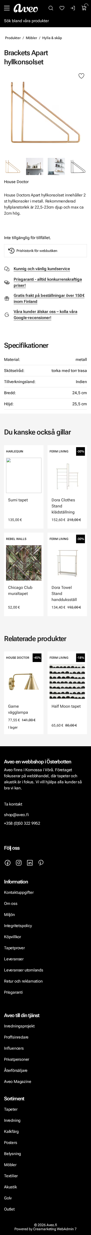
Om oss (10, 903)
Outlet (9, 1209)
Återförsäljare (16, 1070)
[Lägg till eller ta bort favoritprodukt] (81, 76)
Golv (8, 1198)
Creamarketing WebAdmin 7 (55, 1229)
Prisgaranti (13, 992)
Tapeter (10, 1109)
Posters (10, 1142)
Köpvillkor (13, 936)
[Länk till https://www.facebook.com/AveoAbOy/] (7, 862)
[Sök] (50, 8)
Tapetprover (14, 947)
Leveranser (14, 959)
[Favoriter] (61, 8)
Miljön (9, 914)
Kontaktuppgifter (19, 892)
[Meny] (7, 8)
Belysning (13, 1153)
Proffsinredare (16, 1037)
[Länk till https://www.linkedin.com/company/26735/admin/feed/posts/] (29, 862)
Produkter (13, 38)
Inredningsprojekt (19, 1026)
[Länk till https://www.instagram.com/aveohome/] (18, 862)
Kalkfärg (11, 1131)
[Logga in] (73, 8)
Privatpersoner (16, 1059)
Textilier (11, 1175)
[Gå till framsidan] (26, 8)
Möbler (31, 38)
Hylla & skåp (52, 38)
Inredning (12, 1120)
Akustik (10, 1187)
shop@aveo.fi (16, 814)
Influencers (14, 1048)
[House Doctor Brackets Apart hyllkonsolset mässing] (45, 112)
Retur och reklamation (23, 981)
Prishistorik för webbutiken (36, 251)
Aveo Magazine (17, 1081)
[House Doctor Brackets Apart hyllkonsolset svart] (78, 166)
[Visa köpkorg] (84, 8)
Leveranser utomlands (23, 970)
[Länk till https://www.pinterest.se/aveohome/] (41, 862)
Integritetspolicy (18, 925)
